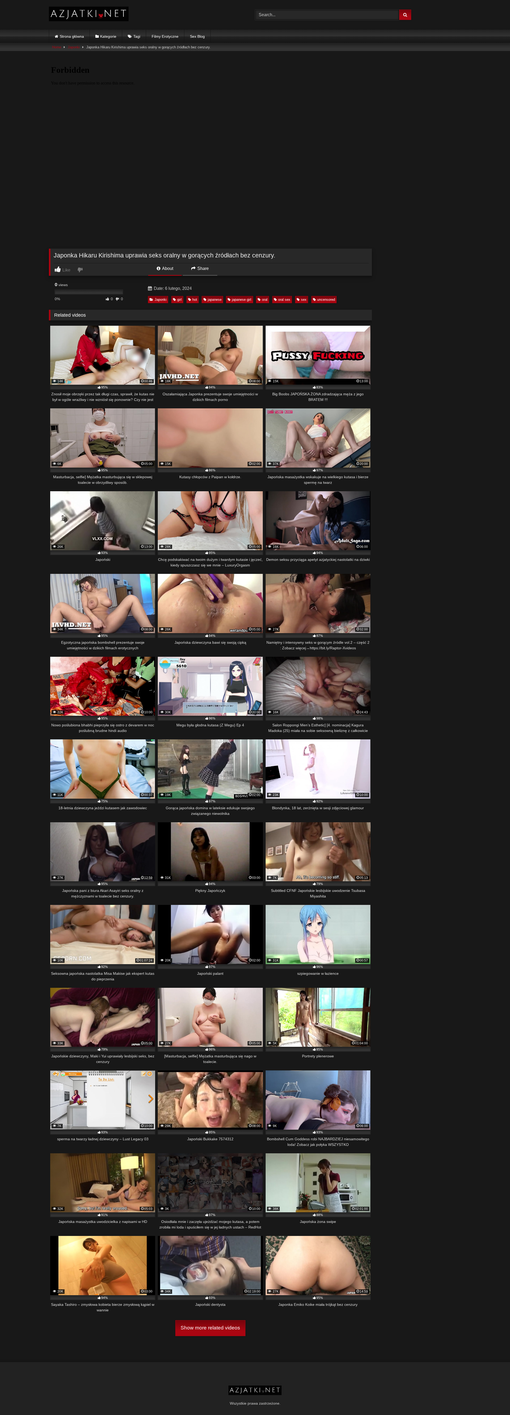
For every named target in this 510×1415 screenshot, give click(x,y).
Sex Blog (197, 36)
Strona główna (72, 36)
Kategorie (108, 36)
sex (304, 300)
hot (194, 300)
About (167, 268)
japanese (215, 300)
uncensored (326, 300)
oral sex (284, 300)
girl (179, 300)
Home (56, 47)
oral (264, 300)
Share (202, 268)
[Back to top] (493, 1399)
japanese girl (241, 300)
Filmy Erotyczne (165, 36)
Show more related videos (210, 1328)
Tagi (136, 36)
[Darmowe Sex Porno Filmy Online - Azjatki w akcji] (89, 15)
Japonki (74, 47)
